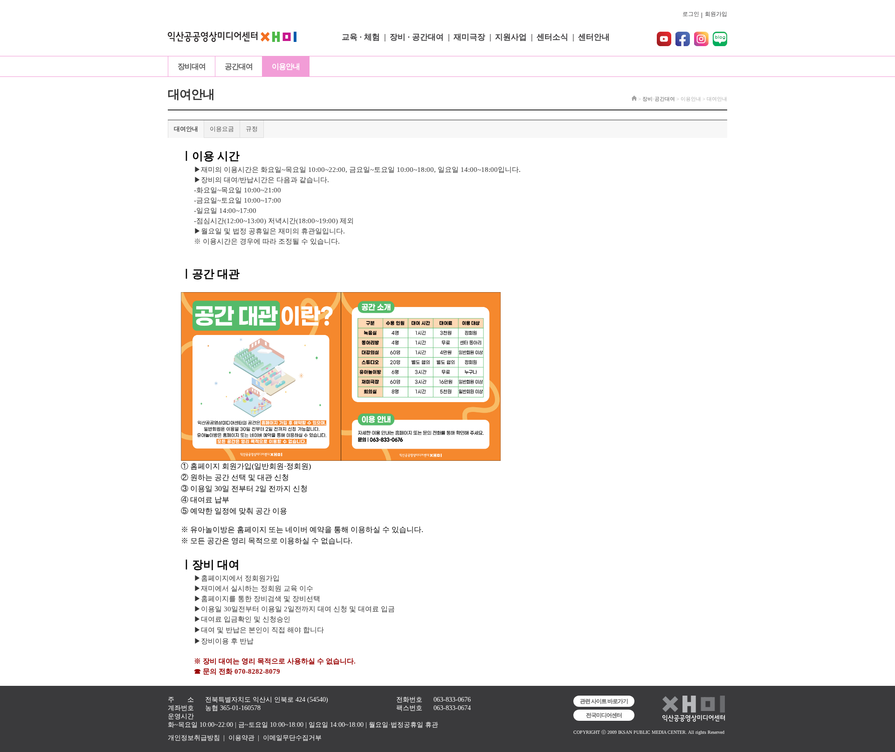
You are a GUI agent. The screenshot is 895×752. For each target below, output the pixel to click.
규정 (252, 128)
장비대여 (192, 66)
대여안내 (186, 128)
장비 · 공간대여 (417, 37)
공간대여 (239, 66)
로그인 (690, 14)
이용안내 (286, 66)
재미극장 (469, 37)
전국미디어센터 (604, 715)
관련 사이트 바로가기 (604, 701)
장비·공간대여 (658, 99)
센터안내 (594, 37)
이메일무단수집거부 (292, 737)
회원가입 (716, 14)
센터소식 (552, 37)
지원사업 (511, 37)
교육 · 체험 (361, 37)
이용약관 (241, 737)
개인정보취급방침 (194, 737)
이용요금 (222, 128)
